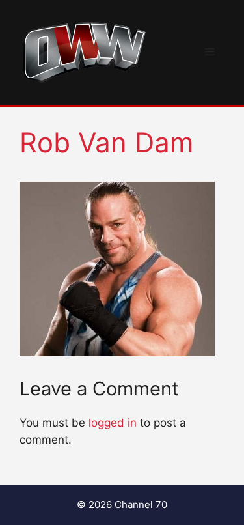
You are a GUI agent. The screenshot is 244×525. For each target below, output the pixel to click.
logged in (112, 422)
